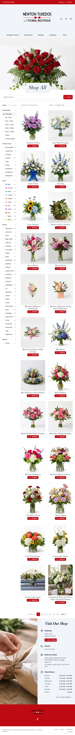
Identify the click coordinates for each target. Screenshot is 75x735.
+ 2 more (61, 660)
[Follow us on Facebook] (37, 719)
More (65, 35)
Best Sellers (29, 35)
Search (69, 97)
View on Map (51, 640)
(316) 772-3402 (9, 2)
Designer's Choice (13, 35)
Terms (56, 729)
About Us (61, 2)
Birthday (41, 35)
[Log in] (66, 19)
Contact (69, 2)
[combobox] (63, 105)
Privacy (62, 729)
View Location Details (63, 697)
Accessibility (69, 729)
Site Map (70, 732)
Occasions (52, 35)
